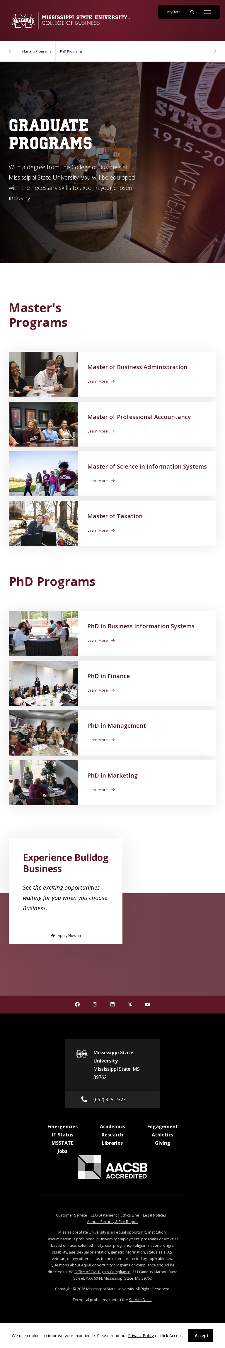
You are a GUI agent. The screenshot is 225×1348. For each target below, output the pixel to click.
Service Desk (140, 1299)
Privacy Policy (141, 1335)
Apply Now (67, 935)
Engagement (162, 1126)
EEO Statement (104, 1215)
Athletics (162, 1134)
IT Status (62, 1134)
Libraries (112, 1143)
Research (112, 1134)
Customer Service (71, 1215)
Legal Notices (154, 1215)
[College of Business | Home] (71, 20)
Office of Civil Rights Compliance (102, 1271)
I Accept (200, 1335)
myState (176, 12)
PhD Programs (71, 51)
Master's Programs (36, 51)
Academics (112, 1126)
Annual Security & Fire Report (112, 1221)
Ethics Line (130, 1215)
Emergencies (62, 1126)
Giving (162, 1143)
